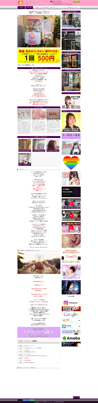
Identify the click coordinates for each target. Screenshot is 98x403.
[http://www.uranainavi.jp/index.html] (71, 344)
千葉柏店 (37, 7)
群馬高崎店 (29, 7)
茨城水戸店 (53, 7)
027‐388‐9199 (27, 360)
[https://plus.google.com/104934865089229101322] (71, 314)
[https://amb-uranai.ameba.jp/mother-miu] (71, 287)
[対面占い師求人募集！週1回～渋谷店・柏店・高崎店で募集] (71, 136)
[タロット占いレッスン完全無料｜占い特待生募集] (71, 122)
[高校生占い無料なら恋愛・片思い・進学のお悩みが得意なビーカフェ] (71, 147)
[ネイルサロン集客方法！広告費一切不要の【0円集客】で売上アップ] (71, 241)
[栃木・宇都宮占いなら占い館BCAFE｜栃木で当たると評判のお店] (71, 61)
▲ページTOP (76, 397)
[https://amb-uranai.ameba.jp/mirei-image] (71, 272)
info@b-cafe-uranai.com (29, 362)
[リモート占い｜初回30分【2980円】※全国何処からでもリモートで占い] (71, 102)
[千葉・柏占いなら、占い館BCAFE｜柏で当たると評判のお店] (71, 20)
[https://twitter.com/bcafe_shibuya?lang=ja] (71, 326)
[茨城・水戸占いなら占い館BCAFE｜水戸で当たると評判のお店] (71, 81)
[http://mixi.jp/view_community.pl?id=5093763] (71, 320)
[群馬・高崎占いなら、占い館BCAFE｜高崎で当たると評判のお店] (38, 332)
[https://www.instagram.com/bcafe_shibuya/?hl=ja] (71, 303)
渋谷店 (21, 7)
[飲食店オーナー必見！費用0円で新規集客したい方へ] (71, 256)
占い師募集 (68, 7)
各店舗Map (76, 1)
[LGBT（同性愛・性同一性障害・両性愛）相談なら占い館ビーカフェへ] (71, 163)
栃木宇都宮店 (45, 7)
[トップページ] (30, 3)
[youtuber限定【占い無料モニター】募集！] (71, 178)
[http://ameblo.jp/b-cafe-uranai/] (71, 338)
